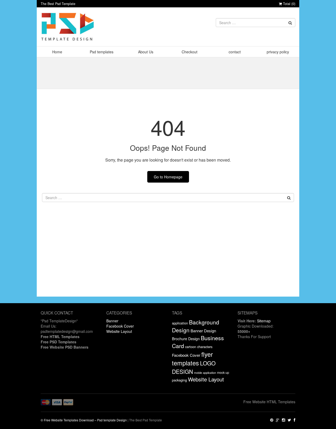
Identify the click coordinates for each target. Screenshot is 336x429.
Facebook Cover (120, 326)
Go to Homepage (168, 176)
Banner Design (203, 330)
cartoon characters (198, 346)
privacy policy (278, 51)
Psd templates (101, 51)
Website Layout (119, 331)
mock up (223, 372)
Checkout (189, 51)
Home (57, 51)
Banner (112, 320)
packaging (179, 380)
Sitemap (264, 320)
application (180, 323)
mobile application (205, 373)
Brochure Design (186, 338)
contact (235, 51)
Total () (288, 3)
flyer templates (192, 359)
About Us (145, 51)
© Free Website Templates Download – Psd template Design (84, 420)
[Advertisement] (168, 260)
